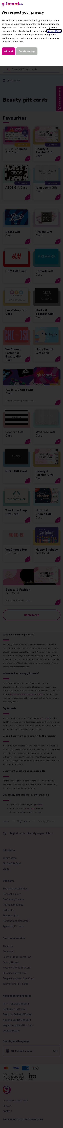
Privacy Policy (54, 31)
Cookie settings (27, 51)
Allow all (8, 51)
